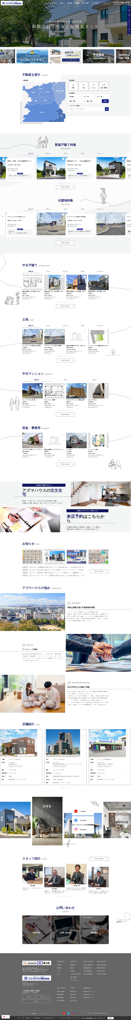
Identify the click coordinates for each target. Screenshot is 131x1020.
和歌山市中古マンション (89, 991)
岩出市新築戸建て (88, 971)
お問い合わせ (43, 997)
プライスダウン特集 (96, 59)
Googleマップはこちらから (15, 766)
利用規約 (34, 1013)
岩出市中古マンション (89, 997)
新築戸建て (73, 965)
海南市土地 (73, 994)
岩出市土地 (73, 997)
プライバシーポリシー (44, 1013)
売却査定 (129, 28)
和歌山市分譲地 (60, 991)
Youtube (83, 811)
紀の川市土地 (73, 1000)
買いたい (54, 3)
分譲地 (71, 968)
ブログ (58, 974)
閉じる (110, 1018)
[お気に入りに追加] (3, 159)
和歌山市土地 (73, 991)
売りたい (62, 3)
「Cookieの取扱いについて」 (91, 1018)
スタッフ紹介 (85, 3)
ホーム (48, 3)
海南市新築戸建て (88, 968)
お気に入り (107, 3)
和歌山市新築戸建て (88, 965)
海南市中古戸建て (101, 968)
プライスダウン (74, 980)
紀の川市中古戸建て (102, 974)
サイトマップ (25, 1013)
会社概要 (76, 3)
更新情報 (59, 968)
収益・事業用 (73, 977)
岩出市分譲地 (60, 997)
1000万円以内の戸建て (75, 974)
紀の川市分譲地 (60, 1000)
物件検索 (129, 9)
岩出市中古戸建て (101, 971)
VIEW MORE (65, 187)
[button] (58, 356)
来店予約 (29, 997)
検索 (105, 101)
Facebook (83, 820)
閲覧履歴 (96, 3)
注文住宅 (69, 3)
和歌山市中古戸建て (102, 965)
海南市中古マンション (89, 994)
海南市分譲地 (60, 994)
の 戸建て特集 (60, 56)
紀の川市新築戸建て (88, 974)
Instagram (83, 829)
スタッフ (59, 971)
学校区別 (72, 971)
